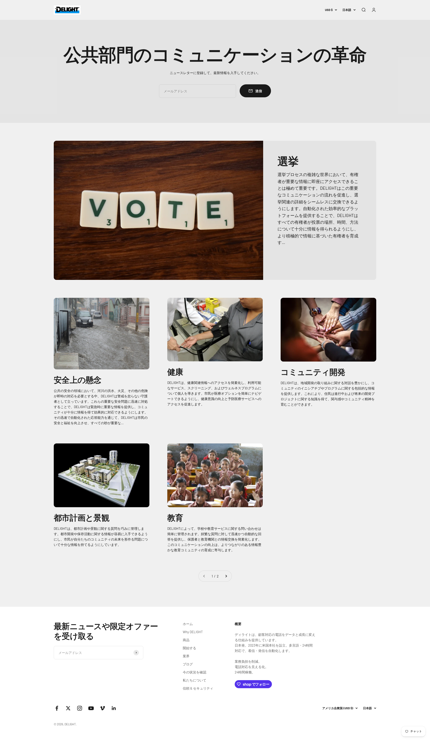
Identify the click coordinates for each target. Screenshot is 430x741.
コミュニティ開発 (313, 372)
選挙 (288, 160)
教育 (175, 517)
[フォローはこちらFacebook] (57, 708)
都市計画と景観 (81, 517)
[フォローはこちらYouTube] (91, 708)
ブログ (188, 664)
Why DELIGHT (193, 632)
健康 (175, 371)
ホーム (188, 624)
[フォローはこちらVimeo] (102, 708)
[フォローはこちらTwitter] (68, 708)
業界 (186, 656)
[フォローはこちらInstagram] (80, 708)
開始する (189, 648)
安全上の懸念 (77, 379)
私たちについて (194, 680)
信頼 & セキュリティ (198, 688)
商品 (186, 640)
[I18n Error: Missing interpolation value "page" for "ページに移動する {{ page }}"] (226, 576)
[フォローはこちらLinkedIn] (114, 708)
